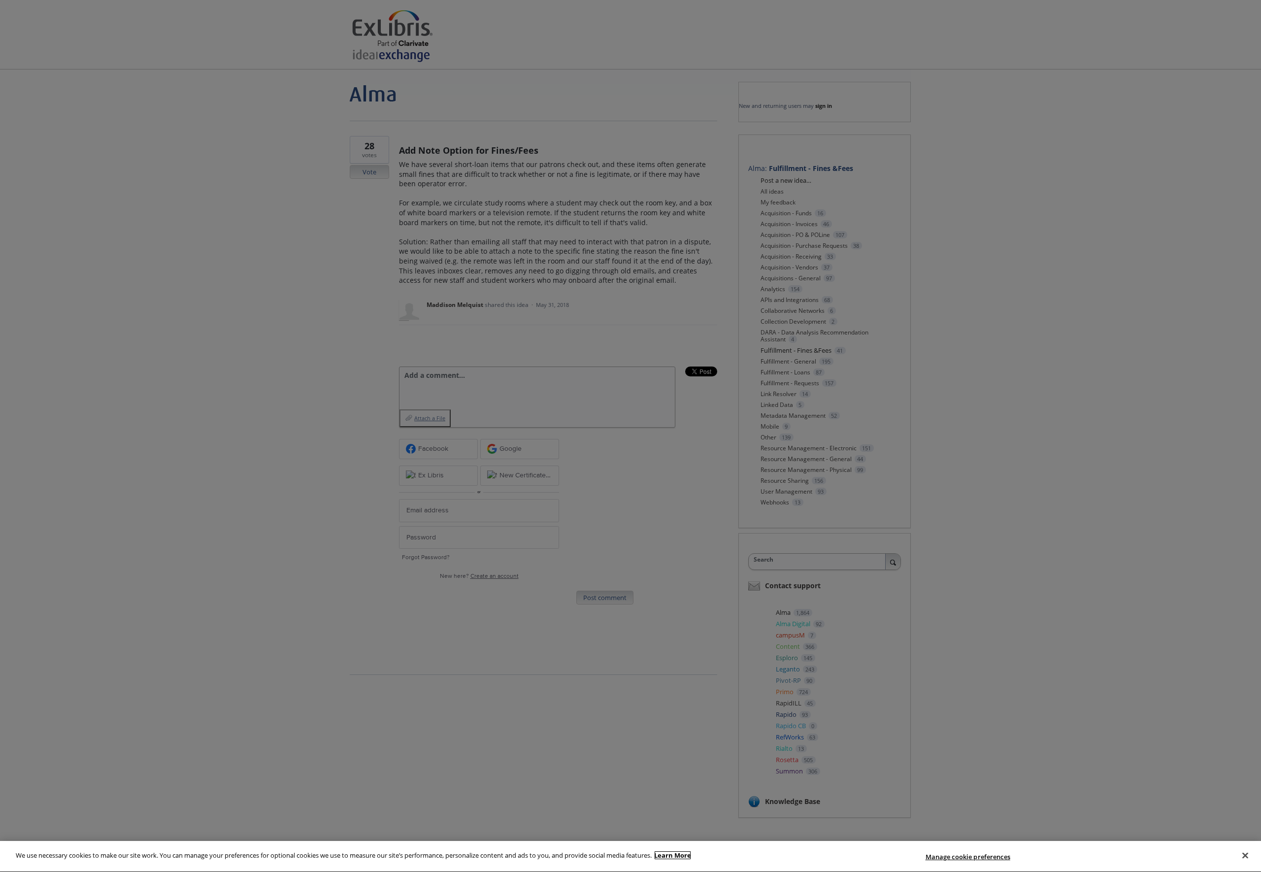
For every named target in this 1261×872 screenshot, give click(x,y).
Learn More (672, 855)
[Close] (1245, 855)
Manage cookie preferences (968, 856)
